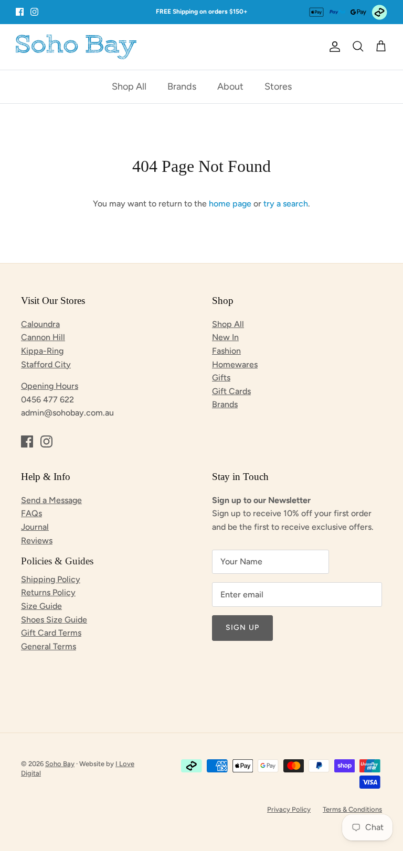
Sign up (242, 627)
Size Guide (41, 606)
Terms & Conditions (352, 809)
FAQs (31, 513)
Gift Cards (231, 391)
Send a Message (51, 500)
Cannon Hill (43, 337)
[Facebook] (20, 12)
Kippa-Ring (42, 351)
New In (225, 337)
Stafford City (46, 364)
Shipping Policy (50, 579)
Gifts (221, 378)
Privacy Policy (289, 809)
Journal (35, 527)
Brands (181, 86)
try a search (285, 204)
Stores (278, 86)
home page (230, 204)
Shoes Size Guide (54, 620)
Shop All (129, 86)
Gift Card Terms (51, 633)
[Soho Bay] (76, 47)
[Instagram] (34, 12)
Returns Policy (48, 592)
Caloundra (40, 324)
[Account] (332, 46)
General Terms (48, 646)
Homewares (235, 364)
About (230, 86)
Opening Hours (49, 386)
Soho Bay (60, 764)
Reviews (36, 540)
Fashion (226, 351)
